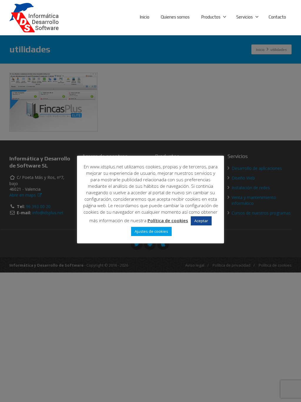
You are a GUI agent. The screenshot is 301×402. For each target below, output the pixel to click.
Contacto (277, 16)
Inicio (144, 16)
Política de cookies (168, 220)
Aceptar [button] (201, 220)
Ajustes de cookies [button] (151, 231)
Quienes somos (175, 16)
